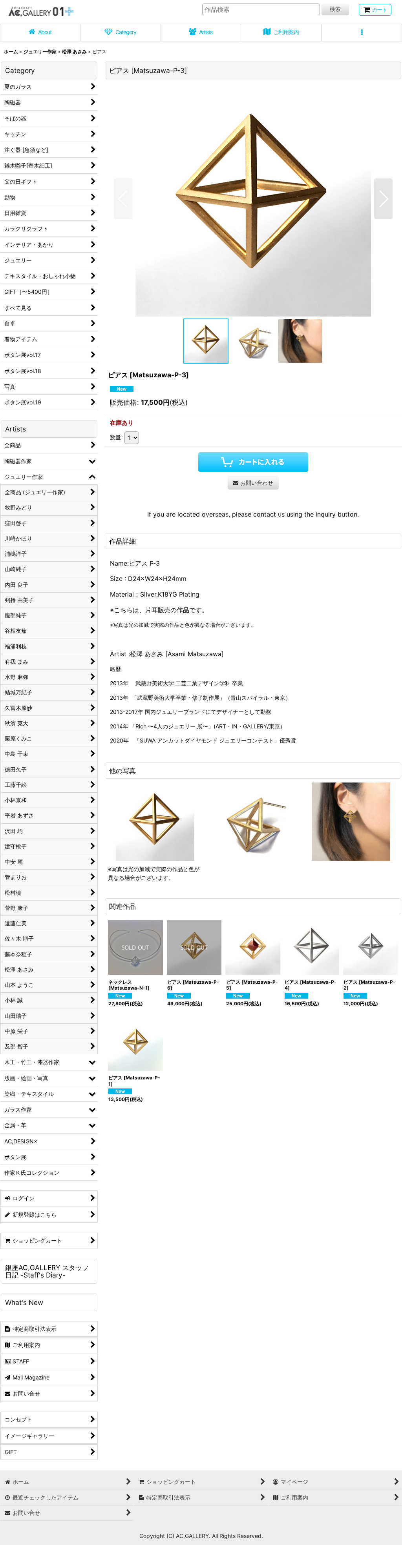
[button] (362, 33)
